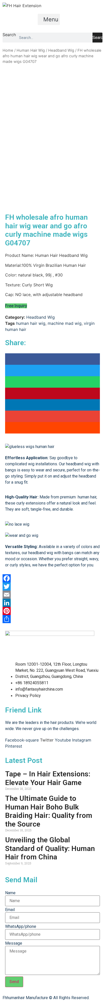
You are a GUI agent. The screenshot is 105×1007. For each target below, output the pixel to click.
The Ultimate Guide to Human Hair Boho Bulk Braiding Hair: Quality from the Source (48, 811)
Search (9, 35)
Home (8, 50)
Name (10, 893)
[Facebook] (52, 578)
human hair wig (30, 323)
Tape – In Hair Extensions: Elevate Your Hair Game (47, 778)
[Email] (52, 595)
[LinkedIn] (52, 603)
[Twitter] (52, 586)
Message (13, 943)
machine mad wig (65, 323)
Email (10, 910)
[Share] (52, 619)
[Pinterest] (52, 611)
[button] (49, 19)
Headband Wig (61, 50)
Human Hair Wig (31, 50)
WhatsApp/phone (20, 927)
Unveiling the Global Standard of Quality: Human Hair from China (50, 848)
